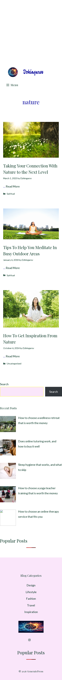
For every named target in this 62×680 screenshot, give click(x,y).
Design (31, 585)
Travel (31, 605)
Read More (13, 186)
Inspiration (31, 612)
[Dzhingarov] (25, 72)
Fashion (31, 598)
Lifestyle (31, 592)
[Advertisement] (31, 33)
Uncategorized (14, 363)
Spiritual (11, 193)
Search (4, 384)
